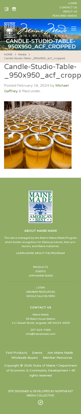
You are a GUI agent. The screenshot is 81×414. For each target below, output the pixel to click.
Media (22, 54)
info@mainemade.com (40, 333)
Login (72, 3)
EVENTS (41, 271)
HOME (8, 54)
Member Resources (57, 357)
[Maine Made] (37, 35)
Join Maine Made (60, 352)
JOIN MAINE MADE (40, 275)
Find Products (16, 352)
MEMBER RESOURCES (40, 291)
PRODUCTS (40, 267)
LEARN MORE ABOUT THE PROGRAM (40, 253)
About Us (70, 11)
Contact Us (68, 7)
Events (37, 352)
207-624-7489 (40, 329)
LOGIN (40, 287)
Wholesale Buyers (24, 357)
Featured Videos (64, 15)
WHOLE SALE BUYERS (40, 296)
